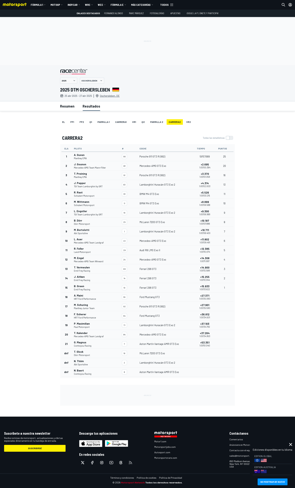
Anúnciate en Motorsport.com (244, 444)
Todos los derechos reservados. (163, 482)
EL (63, 121)
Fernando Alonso (113, 13)
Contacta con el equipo (241, 450)
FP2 (82, 121)
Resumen (67, 106)
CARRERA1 (121, 121)
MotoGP (55, 4)
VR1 (134, 121)
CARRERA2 (175, 121)
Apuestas (175, 13)
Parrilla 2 (156, 121)
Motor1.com (160, 441)
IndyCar (73, 4)
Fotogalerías (157, 13)
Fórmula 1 (37, 4)
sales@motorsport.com (241, 455)
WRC (87, 4)
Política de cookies (146, 477)
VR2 (188, 121)
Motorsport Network (133, 482)
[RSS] (130, 462)
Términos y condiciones (122, 477)
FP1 (72, 121)
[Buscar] (283, 4)
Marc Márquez (136, 13)
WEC (100, 4)
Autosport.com (162, 452)
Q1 (90, 121)
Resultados (91, 106)
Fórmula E (117, 4)
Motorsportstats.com (165, 457)
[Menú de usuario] (290, 4)
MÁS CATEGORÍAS (141, 4)
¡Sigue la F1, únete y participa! (203, 13)
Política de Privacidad (170, 477)
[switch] (218, 138)
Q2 (143, 121)
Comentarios (236, 439)
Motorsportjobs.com (165, 446)
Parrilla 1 (103, 121)
